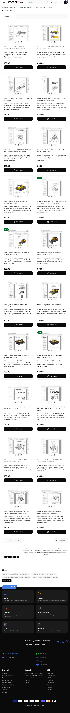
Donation (49, 689)
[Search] (47, 2)
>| (21, 540)
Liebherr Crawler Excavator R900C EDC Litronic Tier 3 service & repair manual (17, 460)
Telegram (43, 657)
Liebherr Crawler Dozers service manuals (44, 574)
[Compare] (18, 42)
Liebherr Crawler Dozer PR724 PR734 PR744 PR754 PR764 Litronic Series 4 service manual (51, 202)
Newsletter (50, 680)
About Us (5, 673)
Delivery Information (8, 675)
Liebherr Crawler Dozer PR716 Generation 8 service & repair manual (16, 202)
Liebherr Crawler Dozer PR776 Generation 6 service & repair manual (49, 356)
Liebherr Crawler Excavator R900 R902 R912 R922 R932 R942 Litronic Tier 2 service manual (18, 408)
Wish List (49, 678)
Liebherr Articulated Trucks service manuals (16, 574)
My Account (50, 673)
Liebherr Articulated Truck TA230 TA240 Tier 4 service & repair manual (50, 47)
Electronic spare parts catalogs (34, 673)
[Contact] (56, 2)
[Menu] (4, 2)
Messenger (43, 664)
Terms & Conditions (8, 685)
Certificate (50, 687)
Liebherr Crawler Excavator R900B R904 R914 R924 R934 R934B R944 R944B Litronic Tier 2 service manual (51, 408)
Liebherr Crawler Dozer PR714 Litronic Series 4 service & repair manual (50, 150)
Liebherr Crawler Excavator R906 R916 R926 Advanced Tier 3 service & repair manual (16, 512)
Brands (27, 682)
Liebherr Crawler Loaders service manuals (45, 577)
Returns (49, 685)
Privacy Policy (6, 682)
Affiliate (4, 689)
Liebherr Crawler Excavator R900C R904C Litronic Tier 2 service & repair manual (51, 460)
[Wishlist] (21, 42)
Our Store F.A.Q (7, 680)
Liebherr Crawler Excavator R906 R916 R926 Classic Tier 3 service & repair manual (49, 512)
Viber (41, 661)
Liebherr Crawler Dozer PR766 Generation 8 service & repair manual (16, 356)
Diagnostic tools (29, 678)
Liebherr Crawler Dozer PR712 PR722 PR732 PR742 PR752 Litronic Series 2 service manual (18, 150)
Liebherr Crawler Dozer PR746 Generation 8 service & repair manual (16, 305)
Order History (51, 675)
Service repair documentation (33, 675)
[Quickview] (15, 42)
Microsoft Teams (10, 657)
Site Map (5, 692)
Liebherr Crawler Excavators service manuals (16, 577)
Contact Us (50, 682)
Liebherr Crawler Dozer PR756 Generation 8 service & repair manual (49, 305)
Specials (27, 680)
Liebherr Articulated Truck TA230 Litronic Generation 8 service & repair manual (15, 47)
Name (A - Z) (9, 16)
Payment (5, 678)
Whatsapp (43, 653)
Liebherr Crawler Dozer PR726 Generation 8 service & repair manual (16, 253)
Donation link (6, 687)
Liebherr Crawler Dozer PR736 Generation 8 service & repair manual (49, 253)
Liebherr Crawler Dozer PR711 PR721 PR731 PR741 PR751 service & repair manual (51, 99)
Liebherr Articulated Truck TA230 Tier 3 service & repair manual (18, 99)
